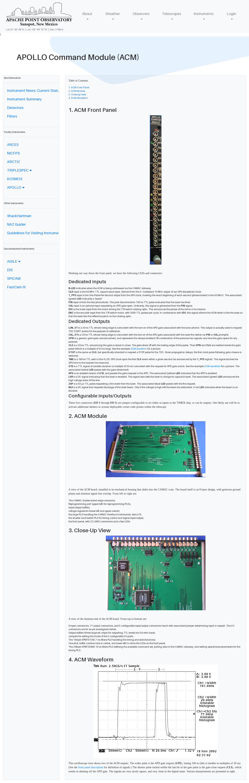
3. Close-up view (77, 94)
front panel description (90, 767)
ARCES (12, 144)
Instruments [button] (204, 13)
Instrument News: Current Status (34, 90)
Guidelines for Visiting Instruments (35, 233)
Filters (12, 116)
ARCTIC (13, 162)
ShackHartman (19, 216)
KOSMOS (14, 179)
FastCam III (16, 287)
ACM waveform (139, 348)
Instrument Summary (24, 99)
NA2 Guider (16, 224)
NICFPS (13, 153)
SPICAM (13, 278)
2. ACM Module (76, 90)
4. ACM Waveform (78, 97)
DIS (10, 270)
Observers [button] (141, 13)
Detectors (15, 107)
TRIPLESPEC (18, 170)
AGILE (12, 261)
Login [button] (231, 13)
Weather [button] (112, 13)
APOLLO (14, 187)
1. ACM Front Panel (78, 87)
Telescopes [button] (171, 13)
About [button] (87, 13)
